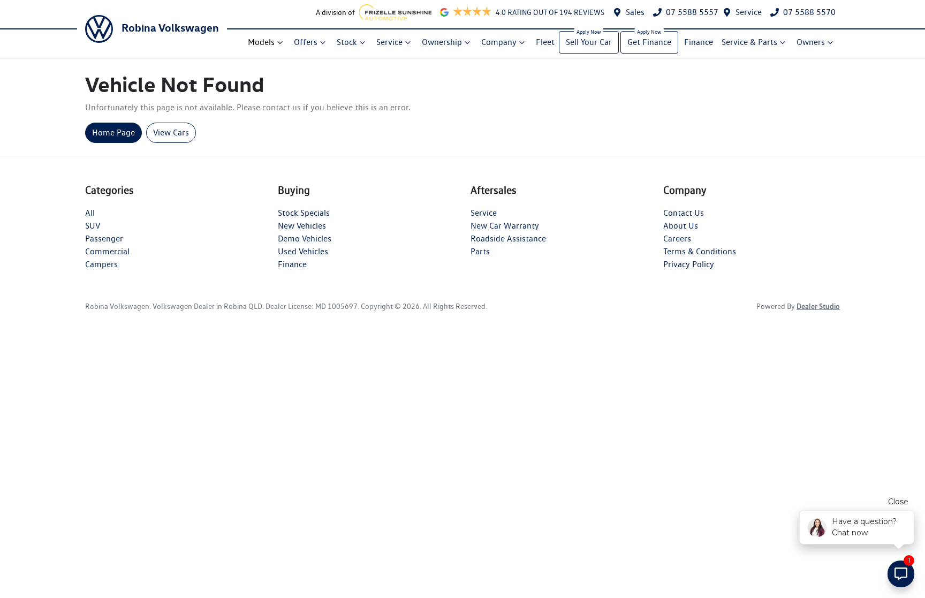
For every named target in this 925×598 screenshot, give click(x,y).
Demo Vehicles (304, 238)
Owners (811, 42)
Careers (677, 238)
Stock (347, 42)
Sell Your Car (589, 42)
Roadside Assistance (508, 238)
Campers (101, 264)
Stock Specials (304, 213)
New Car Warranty (505, 226)
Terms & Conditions (699, 251)
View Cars (171, 132)
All (90, 213)
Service (749, 12)
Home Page (113, 132)
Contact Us (683, 213)
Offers (305, 42)
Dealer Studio (818, 306)
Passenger (104, 238)
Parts (480, 251)
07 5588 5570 (809, 12)
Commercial (107, 251)
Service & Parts (749, 42)
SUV (92, 226)
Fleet (545, 42)
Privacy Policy (688, 264)
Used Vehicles (303, 251)
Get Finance (649, 42)
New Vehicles (302, 226)
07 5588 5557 (692, 12)
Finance (698, 42)
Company (499, 42)
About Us (680, 226)
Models (261, 42)
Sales (635, 12)
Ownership (442, 42)
